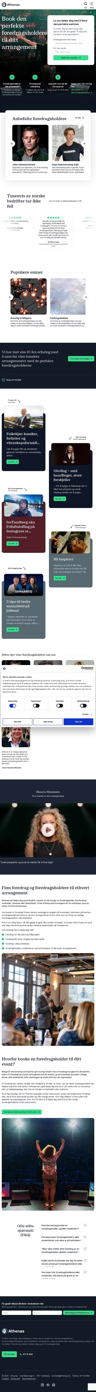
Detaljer (85, 714)
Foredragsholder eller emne (64, 40)
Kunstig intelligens (21, 318)
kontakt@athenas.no (60, 1376)
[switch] (36, 706)
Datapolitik (15, 1378)
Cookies (5, 1378)
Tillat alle (78, 722)
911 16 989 (27, 1354)
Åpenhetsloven (29, 1378)
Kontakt (10, 1354)
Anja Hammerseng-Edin (65, 164)
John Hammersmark (23, 164)
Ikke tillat (17, 722)
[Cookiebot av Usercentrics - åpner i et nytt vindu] (83, 668)
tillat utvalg (48, 722)
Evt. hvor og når (59, 48)
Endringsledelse (59, 318)
